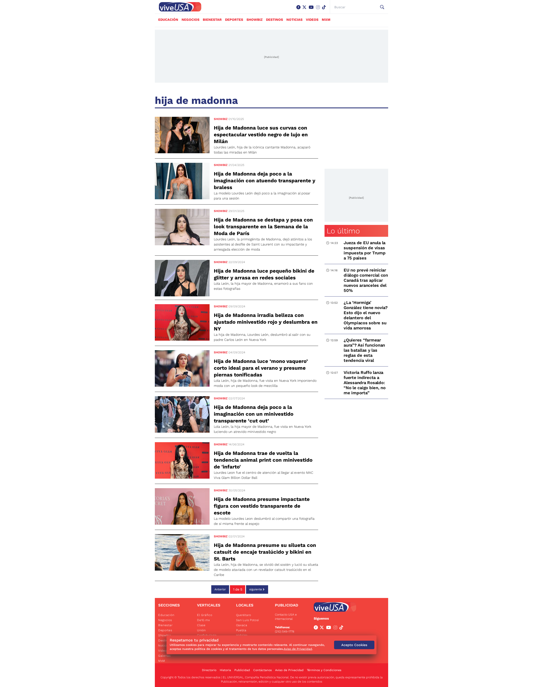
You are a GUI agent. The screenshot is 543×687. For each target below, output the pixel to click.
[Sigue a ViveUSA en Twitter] (323, 628)
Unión (201, 630)
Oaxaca (241, 625)
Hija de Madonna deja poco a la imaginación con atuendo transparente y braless (264, 180)
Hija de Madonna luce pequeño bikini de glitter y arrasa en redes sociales (264, 274)
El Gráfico (204, 615)
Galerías (164, 655)
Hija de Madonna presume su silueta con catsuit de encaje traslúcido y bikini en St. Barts (265, 552)
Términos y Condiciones (324, 670)
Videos (312, 20)
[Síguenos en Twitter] (305, 9)
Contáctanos (262, 670)
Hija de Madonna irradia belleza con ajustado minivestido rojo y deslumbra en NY (266, 322)
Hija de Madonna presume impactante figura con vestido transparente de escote (262, 506)
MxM (326, 20)
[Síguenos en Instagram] (319, 9)
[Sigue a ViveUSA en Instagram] (336, 628)
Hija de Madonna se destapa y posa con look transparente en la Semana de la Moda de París (263, 226)
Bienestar (212, 20)
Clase (201, 625)
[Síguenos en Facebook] (299, 9)
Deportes (234, 20)
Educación (168, 20)
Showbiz (254, 20)
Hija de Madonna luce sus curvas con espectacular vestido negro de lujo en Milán (261, 134)
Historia (225, 670)
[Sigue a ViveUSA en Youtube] (329, 628)
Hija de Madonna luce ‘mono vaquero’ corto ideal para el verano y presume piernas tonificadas (261, 368)
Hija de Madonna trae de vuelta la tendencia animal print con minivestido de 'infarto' (263, 460)
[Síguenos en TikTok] (325, 9)
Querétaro (243, 615)
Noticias (294, 20)
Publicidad (242, 670)
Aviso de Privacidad (289, 670)
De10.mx (203, 620)
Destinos (274, 20)
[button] (382, 7)
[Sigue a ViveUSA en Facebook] (317, 628)
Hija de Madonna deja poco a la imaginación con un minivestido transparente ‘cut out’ (253, 414)
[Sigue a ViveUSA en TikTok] (342, 628)
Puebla (241, 630)
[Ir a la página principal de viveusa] (178, 7)
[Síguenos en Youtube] (312, 9)
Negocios (190, 20)
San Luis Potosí (247, 620)
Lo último (343, 230)
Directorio (209, 670)
